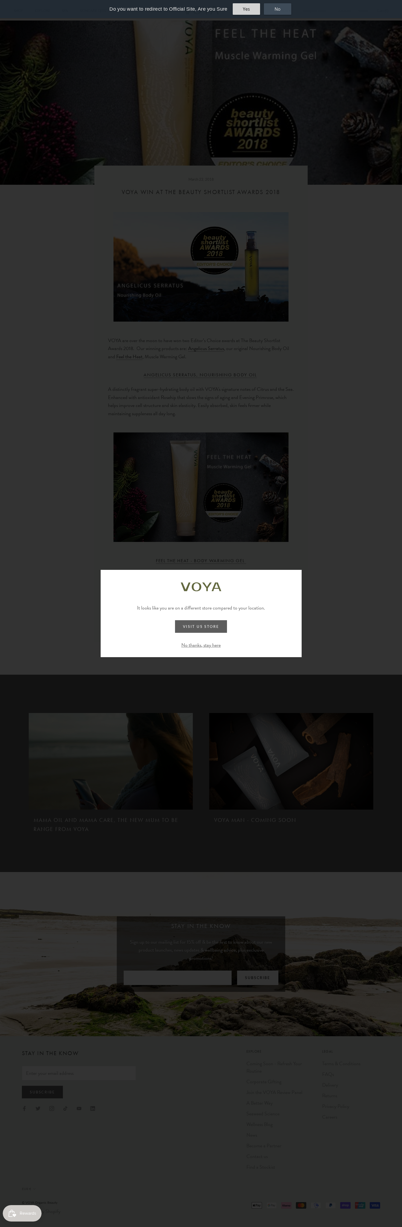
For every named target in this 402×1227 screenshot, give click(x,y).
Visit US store (201, 626)
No (278, 9)
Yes (246, 9)
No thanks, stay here (201, 645)
